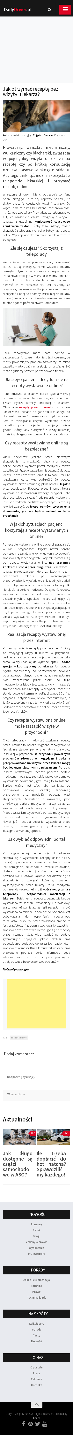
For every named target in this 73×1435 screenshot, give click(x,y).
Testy (36, 1335)
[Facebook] (23, 1424)
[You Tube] (44, 1424)
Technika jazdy (36, 1297)
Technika (36, 1286)
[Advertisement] (36, 44)
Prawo (36, 1291)
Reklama (36, 1379)
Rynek (36, 1230)
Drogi (36, 1236)
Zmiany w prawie (36, 1242)
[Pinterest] (30, 1424)
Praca (36, 1373)
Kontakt (36, 1385)
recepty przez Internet (35, 407)
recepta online (19, 1037)
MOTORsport (36, 1254)
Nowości (36, 1341)
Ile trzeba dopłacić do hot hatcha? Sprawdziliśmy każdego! (51, 1164)
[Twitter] (37, 1424)
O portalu (36, 1367)
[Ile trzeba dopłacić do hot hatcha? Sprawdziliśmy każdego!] (53, 1137)
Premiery (36, 1224)
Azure (36, 1418)
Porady (36, 1329)
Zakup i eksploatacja (36, 1280)
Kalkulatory (36, 1323)
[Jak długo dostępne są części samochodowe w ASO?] (19, 1137)
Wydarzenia (36, 1248)
